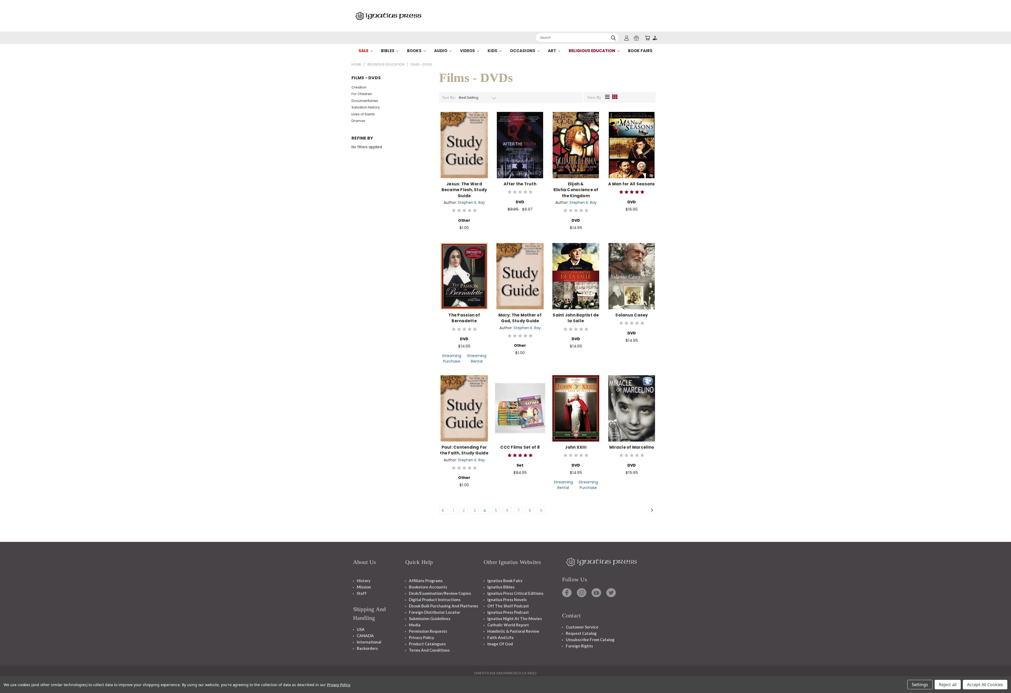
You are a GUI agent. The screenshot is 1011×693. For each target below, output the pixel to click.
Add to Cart (464, 149)
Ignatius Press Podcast (508, 612)
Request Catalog (581, 633)
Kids (493, 50)
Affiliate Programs (426, 580)
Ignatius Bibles (500, 587)
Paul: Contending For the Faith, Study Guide (464, 450)
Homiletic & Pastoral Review (513, 631)
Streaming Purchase (451, 358)
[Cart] (647, 37)
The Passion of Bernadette (464, 318)
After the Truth (520, 184)
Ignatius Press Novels (507, 599)
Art (552, 50)
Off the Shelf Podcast (508, 605)
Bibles (388, 50)
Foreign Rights (579, 646)
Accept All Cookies (985, 684)
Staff (361, 593)
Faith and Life (500, 637)
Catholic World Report (508, 624)
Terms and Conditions (429, 650)
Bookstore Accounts (428, 587)
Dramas (358, 120)
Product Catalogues (427, 643)
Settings (920, 684)
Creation (358, 87)
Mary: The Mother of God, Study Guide (520, 318)
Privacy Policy (421, 637)
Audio (441, 50)
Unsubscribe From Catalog (590, 639)
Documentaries (364, 100)
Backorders (367, 648)
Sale (364, 50)
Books (414, 50)
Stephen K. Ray (471, 202)
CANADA (365, 635)
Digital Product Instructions (434, 599)
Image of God (500, 643)
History (363, 580)
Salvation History (365, 107)
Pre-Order (520, 412)
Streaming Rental (476, 358)
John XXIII (576, 447)
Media (414, 624)
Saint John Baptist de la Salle (576, 318)
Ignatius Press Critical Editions (515, 593)
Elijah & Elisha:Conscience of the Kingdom (575, 190)
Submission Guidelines (429, 618)
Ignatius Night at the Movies (514, 618)
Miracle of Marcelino (631, 447)
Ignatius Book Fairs (504, 580)
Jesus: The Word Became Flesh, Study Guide (464, 190)
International (369, 642)
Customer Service (582, 627)
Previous (997, 676)
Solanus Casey (631, 315)
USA (361, 629)
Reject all (948, 684)
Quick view (464, 139)
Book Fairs (640, 50)
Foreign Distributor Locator (434, 612)
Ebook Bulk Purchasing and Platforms (443, 605)
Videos (468, 50)
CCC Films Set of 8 (520, 447)
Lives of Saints (363, 114)
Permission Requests (428, 631)
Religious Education (592, 50)
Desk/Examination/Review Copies (440, 593)
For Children (361, 93)
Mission (364, 587)
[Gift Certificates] (636, 37)
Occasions (523, 50)
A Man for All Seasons (631, 184)
